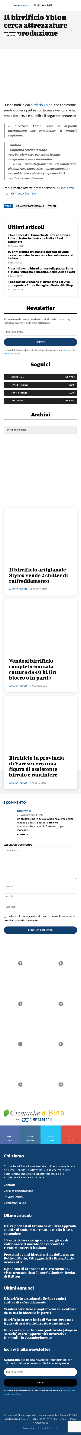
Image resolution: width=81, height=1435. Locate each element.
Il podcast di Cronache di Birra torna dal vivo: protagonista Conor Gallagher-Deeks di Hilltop (40, 283)
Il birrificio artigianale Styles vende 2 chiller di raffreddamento (38, 575)
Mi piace (70, 376)
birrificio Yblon (41, 104)
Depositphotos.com (48, 1428)
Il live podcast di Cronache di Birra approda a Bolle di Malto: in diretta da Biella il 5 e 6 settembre (39, 238)
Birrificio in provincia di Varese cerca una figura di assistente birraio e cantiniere (36, 766)
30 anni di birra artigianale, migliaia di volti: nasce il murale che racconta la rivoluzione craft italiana (41, 254)
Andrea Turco (21, 5)
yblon (52, 206)
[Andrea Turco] (8, 5)
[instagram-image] (20, 963)
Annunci (11, 35)
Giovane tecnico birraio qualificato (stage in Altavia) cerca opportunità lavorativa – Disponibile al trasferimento (40, 1334)
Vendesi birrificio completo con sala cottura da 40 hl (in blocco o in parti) (32, 669)
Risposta (22, 834)
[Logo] (34, 1115)
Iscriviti (40, 342)
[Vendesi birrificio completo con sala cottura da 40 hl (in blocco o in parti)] (40, 626)
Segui (72, 384)
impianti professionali (30, 206)
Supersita (24, 810)
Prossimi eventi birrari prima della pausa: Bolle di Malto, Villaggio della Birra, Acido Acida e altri (41, 270)
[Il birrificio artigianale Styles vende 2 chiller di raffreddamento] (40, 535)
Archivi (40, 415)
